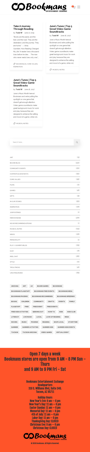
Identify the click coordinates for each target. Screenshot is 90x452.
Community (38, 301)
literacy (15, 317)
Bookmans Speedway (66, 296)
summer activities (30, 327)
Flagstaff (15, 306)
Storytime (72, 322)
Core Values (32, 64)
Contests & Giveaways (19, 174)
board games (42, 286)
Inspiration (18, 67)
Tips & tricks (15, 267)
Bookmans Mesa (65, 291)
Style (12, 262)
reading (45, 322)
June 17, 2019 (29, 33)
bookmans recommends (42, 296)
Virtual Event (62, 332)
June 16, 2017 (65, 36)
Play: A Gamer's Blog (18, 245)
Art (11, 157)
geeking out (38, 312)
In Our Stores (15, 201)
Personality (15, 240)
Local (39, 317)
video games (46, 332)
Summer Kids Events (66, 327)
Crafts (51, 301)
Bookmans (57, 286)
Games (12, 190)
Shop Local (59, 322)
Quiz (12, 251)
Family (72, 301)
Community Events (17, 168)
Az (32, 286)
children (25, 301)
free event (38, 306)
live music (27, 317)
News (12, 234)
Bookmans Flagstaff (20, 291)
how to (51, 312)
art (24, 286)
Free (27, 306)
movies (14, 322)
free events (52, 306)
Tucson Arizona (29, 332)
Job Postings (15, 212)
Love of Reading (53, 317)
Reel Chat (14, 256)
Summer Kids (48, 327)
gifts (12, 196)
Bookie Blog (21, 64)
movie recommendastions (21, 223)
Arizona (14, 286)
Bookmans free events (44, 291)
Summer (14, 327)
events (62, 301)
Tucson (14, 332)
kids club (71, 312)
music (24, 322)
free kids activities (19, 312)
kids (61, 312)
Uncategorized (16, 273)
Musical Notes (58, 70)
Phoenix (34, 322)
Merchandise (15, 218)
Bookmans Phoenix (19, 296)
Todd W (19, 33)
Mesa (67, 317)
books (14, 301)
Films (12, 185)
